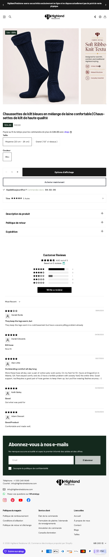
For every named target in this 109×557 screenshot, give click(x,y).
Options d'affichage (64, 169)
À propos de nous (82, 517)
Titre (18, 195)
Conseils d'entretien (47, 529)
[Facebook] (28, 497)
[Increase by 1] (17, 169)
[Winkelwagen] (105, 14)
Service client (44, 507)
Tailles (76, 531)
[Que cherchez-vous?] (10, 14)
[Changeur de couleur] (95, 14)
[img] (11, 308)
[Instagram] (5, 497)
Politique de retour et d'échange (17, 522)
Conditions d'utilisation (13, 517)
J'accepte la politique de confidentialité (30, 465)
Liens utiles (79, 507)
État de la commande (48, 513)
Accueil (77, 513)
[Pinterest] (12, 497)
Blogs (76, 527)
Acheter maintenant (54, 179)
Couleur (7, 147)
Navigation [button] (4, 14)
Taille (5, 132)
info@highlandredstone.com (20, 486)
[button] (3, 3)
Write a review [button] (54, 286)
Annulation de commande (50, 525)
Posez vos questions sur (23, 491)
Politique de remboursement (15, 513)
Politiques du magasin (12, 507)
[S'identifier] (100, 14)
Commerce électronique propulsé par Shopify (51, 540)
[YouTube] (20, 497)
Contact (77, 522)
